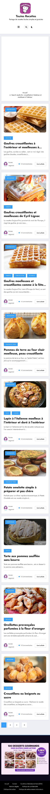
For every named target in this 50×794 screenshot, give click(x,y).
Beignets (8, 619)
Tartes (8, 550)
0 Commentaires (26, 164)
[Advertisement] (25, 65)
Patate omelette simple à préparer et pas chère (20, 489)
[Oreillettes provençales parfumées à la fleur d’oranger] (25, 600)
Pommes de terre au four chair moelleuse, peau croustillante (24, 351)
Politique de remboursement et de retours (31, 789)
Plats (7, 413)
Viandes (16, 413)
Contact (14, 784)
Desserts (8, 207)
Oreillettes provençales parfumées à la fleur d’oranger (24, 627)
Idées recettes (20, 275)
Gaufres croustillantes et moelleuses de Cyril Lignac (22, 214)
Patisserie (32, 275)
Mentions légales (14, 786)
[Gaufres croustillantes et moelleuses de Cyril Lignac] (25, 188)
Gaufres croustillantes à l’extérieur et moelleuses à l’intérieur (21, 145)
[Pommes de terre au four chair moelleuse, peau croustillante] (25, 325)
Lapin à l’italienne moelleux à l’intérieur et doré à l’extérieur (24, 420)
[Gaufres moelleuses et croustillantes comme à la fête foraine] (25, 256)
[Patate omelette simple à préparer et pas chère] (25, 463)
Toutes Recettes (26, 16)
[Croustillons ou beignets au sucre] (25, 669)
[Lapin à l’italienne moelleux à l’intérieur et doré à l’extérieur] (25, 394)
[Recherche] (26, 27)
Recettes (8, 138)
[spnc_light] (31, 27)
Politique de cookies (10, 789)
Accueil (7, 784)
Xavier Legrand (11, 164)
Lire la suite (40, 164)
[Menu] (18, 27)
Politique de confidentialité (30, 786)
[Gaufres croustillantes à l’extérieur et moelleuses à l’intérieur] (25, 119)
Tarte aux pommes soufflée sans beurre (22, 558)
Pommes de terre (11, 344)
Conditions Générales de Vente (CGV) (31, 784)
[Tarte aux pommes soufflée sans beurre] (25, 532)
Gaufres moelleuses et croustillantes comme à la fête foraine (23, 283)
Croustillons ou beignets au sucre (22, 695)
